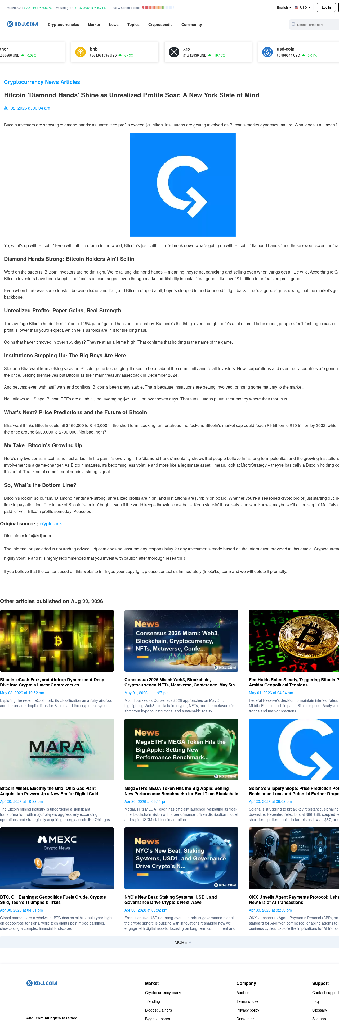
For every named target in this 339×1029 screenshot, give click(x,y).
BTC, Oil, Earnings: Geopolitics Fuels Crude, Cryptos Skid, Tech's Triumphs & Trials (53, 899)
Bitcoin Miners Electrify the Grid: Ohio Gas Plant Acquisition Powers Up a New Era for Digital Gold (49, 791)
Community (191, 24)
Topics (133, 24)
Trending (152, 1001)
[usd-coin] (243, 52)
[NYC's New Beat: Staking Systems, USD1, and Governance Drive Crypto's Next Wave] (181, 858)
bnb (70, 49)
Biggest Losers (157, 1018)
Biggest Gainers (158, 1010)
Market (94, 24)
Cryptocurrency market (164, 992)
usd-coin (262, 49)
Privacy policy (248, 1010)
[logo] (22, 24)
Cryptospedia (160, 24)
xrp (162, 49)
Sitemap (319, 1018)
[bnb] (56, 52)
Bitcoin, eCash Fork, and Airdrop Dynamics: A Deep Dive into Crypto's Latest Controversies (52, 682)
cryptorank (51, 523)
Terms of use (247, 1001)
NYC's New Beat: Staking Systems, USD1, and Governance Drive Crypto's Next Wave (170, 899)
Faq (315, 1001)
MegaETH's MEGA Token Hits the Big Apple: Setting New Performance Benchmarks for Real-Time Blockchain (181, 791)
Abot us (243, 992)
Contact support (325, 992)
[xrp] (150, 52)
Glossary (319, 1010)
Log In (326, 7)
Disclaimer (245, 1018)
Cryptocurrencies (63, 24)
